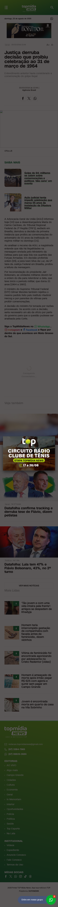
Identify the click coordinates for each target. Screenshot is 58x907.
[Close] (55, 436)
